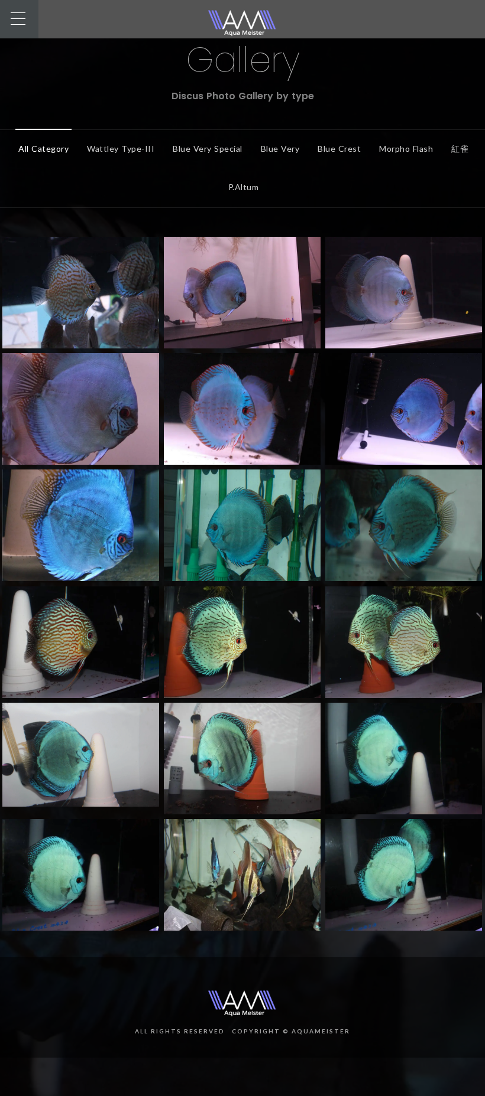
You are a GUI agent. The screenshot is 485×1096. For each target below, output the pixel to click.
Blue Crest (339, 148)
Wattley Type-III (120, 148)
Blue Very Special (207, 148)
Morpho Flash (406, 148)
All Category (43, 148)
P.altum (243, 187)
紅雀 (459, 148)
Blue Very (280, 148)
